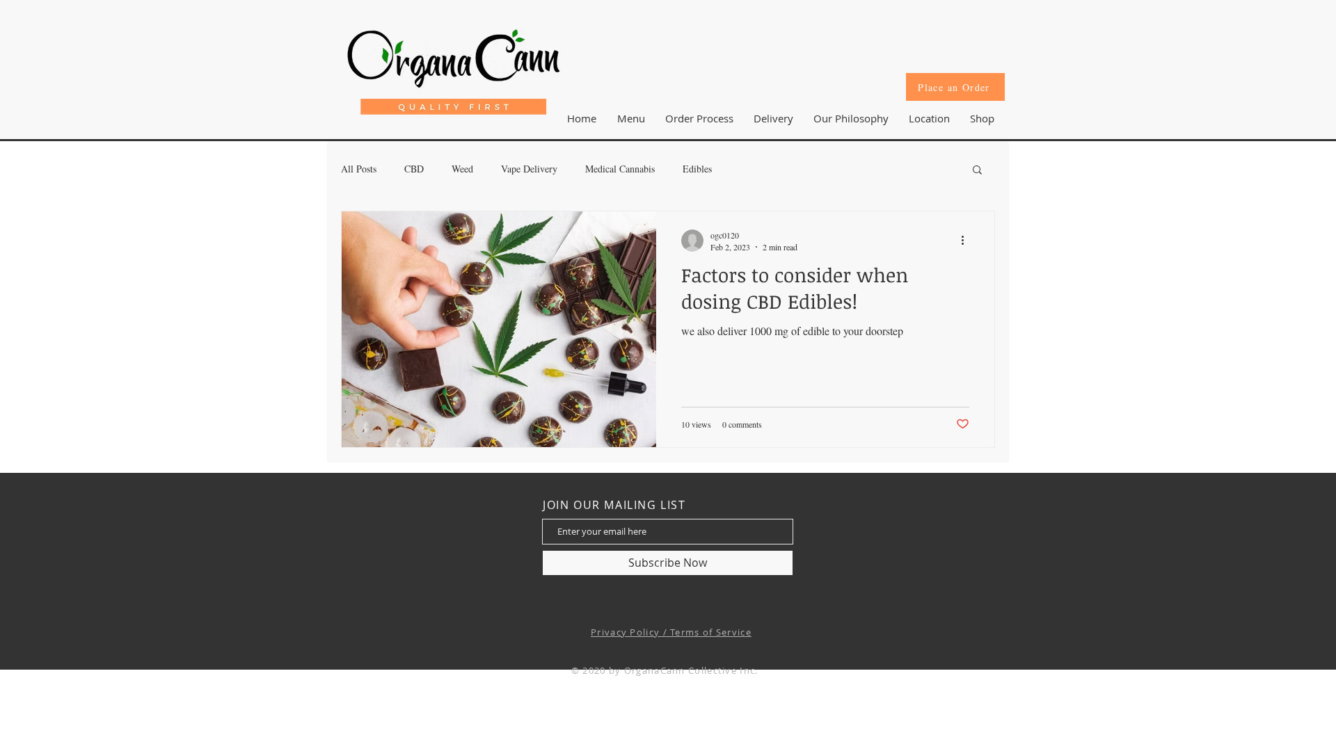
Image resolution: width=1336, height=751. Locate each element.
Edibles (697, 168)
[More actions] (967, 240)
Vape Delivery (529, 168)
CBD (414, 168)
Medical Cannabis (620, 168)
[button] (929, 118)
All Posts (358, 168)
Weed (462, 168)
